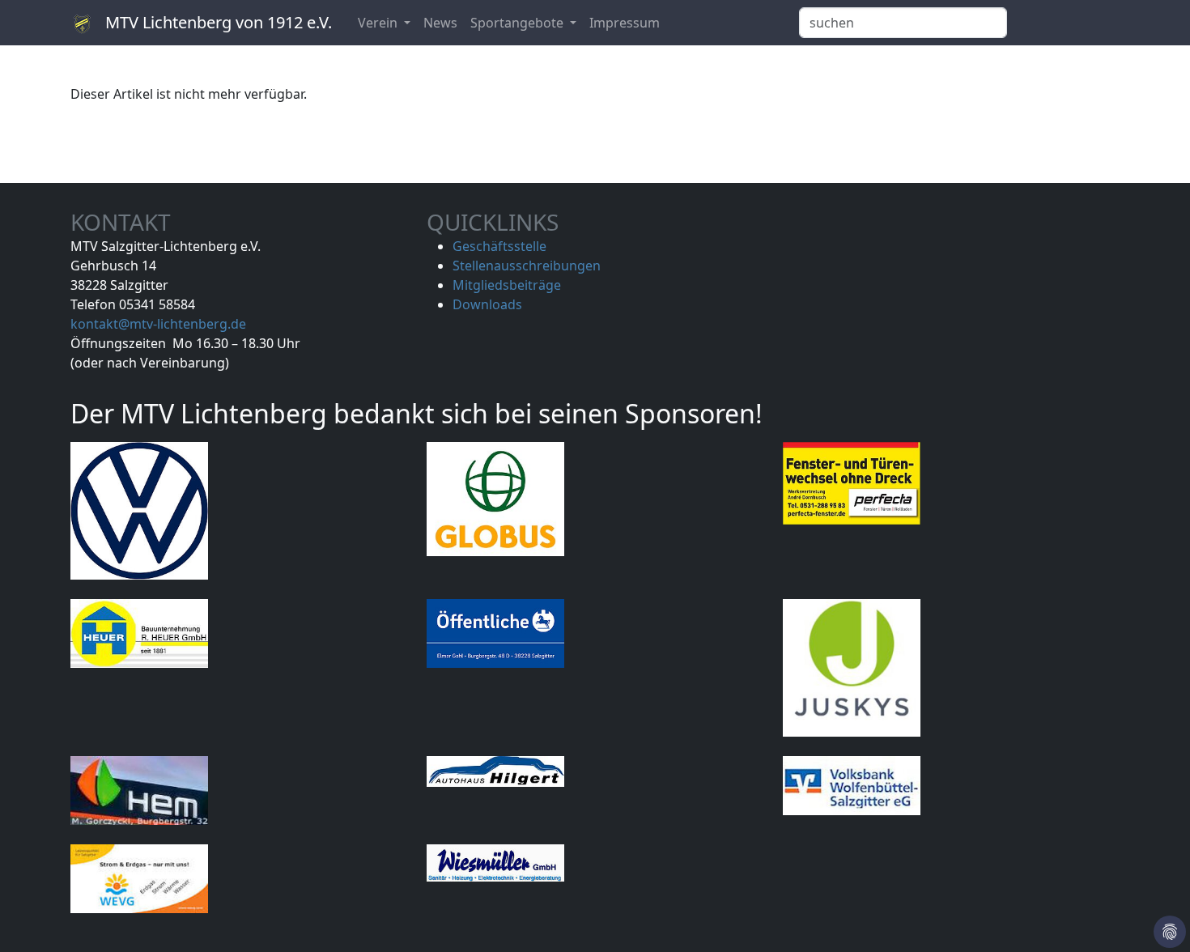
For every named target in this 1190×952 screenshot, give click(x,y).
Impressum (624, 23)
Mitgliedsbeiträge (507, 285)
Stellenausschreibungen (527, 265)
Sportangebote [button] (518, 23)
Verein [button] (379, 23)
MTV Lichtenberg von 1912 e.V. (216, 22)
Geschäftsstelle (499, 246)
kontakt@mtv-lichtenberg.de (158, 324)
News (440, 23)
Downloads (487, 304)
